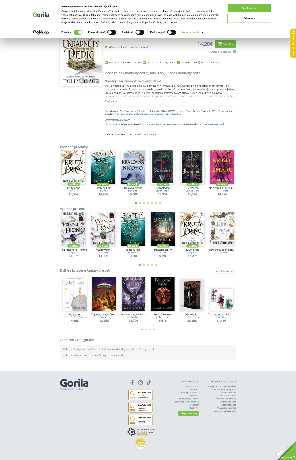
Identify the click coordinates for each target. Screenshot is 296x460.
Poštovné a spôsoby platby (224, 389)
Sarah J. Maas (222, 190)
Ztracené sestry (163, 249)
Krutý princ (73, 188)
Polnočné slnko (163, 314)
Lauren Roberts (162, 190)
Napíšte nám (149, 134)
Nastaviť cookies (229, 405)
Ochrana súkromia (228, 401)
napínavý (149, 114)
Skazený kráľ (103, 188)
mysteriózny (139, 114)
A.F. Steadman (133, 317)
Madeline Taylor (192, 317)
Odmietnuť (249, 18)
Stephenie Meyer (162, 317)
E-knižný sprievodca (190, 392)
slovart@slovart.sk (216, 124)
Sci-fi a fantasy (99, 355)
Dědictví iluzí (192, 314)
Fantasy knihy (118, 355)
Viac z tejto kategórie (225, 271)
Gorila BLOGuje (192, 386)
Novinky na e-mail (228, 395)
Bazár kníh (194, 408)
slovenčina (176, 114)
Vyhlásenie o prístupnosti (225, 411)
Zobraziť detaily (190, 32)
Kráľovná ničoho (132, 188)
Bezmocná (193, 188)
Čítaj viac (110, 101)
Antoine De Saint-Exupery (75, 317)
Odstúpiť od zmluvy (188, 413)
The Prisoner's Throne (73, 249)
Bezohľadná (163, 188)
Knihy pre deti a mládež (85, 349)
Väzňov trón (103, 249)
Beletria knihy (80, 355)
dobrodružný (127, 114)
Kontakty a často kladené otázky (222, 386)
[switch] (111, 32)
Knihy (66, 349)
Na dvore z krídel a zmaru (223, 188)
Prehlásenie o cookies (226, 408)
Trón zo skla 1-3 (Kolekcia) (223, 314)
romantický (159, 114)
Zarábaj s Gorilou (228, 392)
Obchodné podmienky (226, 398)
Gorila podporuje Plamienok (186, 401)
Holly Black (73, 190)
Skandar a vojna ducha (133, 314)
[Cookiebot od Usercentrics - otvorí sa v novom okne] (40, 32)
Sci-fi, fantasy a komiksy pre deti (117, 349)
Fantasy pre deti (146, 349)
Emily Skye (104, 317)
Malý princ (75, 314)
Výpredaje (194, 389)
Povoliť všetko (249, 8)
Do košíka (228, 44)
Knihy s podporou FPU (189, 398)
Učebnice (194, 395)
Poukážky (194, 405)
